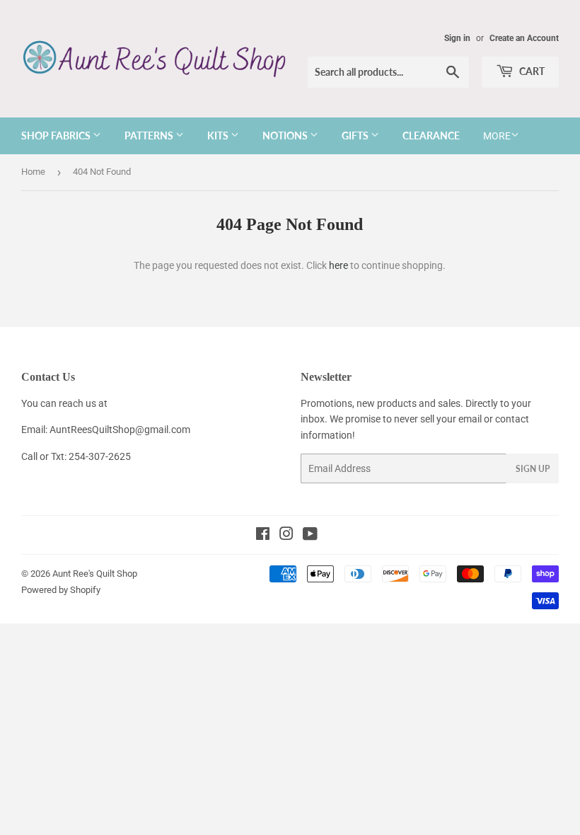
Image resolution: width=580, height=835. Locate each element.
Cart (531, 71)
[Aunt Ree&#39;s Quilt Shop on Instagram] (286, 535)
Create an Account (524, 38)
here (338, 265)
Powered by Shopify (60, 589)
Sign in (457, 38)
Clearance (431, 135)
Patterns (149, 135)
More (497, 136)
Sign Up (533, 468)
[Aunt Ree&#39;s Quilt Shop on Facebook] (262, 535)
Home (33, 171)
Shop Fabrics (57, 135)
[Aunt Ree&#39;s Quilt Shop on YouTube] (310, 535)
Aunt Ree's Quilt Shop (94, 573)
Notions (286, 135)
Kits (219, 135)
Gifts (356, 135)
